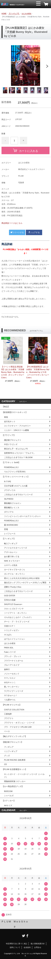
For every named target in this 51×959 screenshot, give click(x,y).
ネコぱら (8, 635)
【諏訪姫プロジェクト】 (12, 742)
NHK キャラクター (12, 561)
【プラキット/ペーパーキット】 (15, 477)
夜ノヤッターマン (11, 687)
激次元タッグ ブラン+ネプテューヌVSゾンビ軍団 (25, 582)
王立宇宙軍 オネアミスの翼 (15, 486)
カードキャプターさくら (14, 569)
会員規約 (27, 947)
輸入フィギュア (10, 543)
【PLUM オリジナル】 (11, 705)
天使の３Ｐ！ (10, 626)
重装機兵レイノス (11, 507)
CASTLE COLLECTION (14, 710)
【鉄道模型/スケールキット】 (14, 412)
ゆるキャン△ (10, 682)
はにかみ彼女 (26, 14)
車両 (6, 417)
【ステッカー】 (8, 801)
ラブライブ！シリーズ (13, 691)
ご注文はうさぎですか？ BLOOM (18, 457)
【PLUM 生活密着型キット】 (14, 769)
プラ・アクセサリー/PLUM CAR (18, 727)
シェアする (35, 232)
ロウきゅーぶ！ (10, 695)
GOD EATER (9, 595)
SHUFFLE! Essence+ (13, 604)
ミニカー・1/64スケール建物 (16, 430)
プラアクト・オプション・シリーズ (19, 723)
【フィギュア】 (14, 14)
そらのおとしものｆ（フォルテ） (18, 617)
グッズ (7, 756)
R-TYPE (7, 481)
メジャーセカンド (11, 674)
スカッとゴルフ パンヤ (14, 609)
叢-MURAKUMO (11, 525)
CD (5, 764)
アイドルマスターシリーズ (15, 548)
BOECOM (8, 791)
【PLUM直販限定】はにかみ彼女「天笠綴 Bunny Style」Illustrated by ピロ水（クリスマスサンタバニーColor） (37, 372)
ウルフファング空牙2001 (15, 472)
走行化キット (10, 421)
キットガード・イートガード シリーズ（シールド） (24, 775)
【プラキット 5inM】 (11, 462)
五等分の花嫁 (10, 600)
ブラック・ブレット (12, 656)
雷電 (6, 529)
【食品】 (6, 406)
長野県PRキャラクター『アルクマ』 (19, 453)
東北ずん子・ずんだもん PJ (16, 449)
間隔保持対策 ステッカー (15, 781)
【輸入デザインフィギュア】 (14, 736)
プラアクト (9, 718)
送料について (15, 947)
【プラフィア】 (8, 435)
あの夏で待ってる (13, 556)
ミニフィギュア (10, 751)
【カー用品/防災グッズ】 (13, 786)
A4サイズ (8, 805)
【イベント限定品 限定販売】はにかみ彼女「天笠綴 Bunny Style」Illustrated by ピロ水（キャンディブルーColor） (12, 372)
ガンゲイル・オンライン (14, 574)
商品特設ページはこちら (11, 223)
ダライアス (9, 512)
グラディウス (10, 490)
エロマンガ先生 (10, 565)
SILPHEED (8, 499)
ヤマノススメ (10, 678)
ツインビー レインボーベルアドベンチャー (22, 516)
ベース (7, 731)
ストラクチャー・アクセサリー (17, 426)
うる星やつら (10, 700)
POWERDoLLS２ (11, 467)
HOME (3, 14)
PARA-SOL (8, 648)
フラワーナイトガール (13, 661)
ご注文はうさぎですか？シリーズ (18, 494)
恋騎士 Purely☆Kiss (12, 587)
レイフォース (10, 534)
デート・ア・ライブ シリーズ (16, 622)
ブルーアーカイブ (11, 665)
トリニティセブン (11, 630)
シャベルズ (9, 796)
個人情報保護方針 (38, 944)
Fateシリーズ (10, 652)
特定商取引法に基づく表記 (16, 944)
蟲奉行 (7, 669)
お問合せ (37, 947)
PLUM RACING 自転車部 (14, 760)
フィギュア (9, 747)
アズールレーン (10, 552)
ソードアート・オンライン (15, 613)
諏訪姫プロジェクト (12, 440)
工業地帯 (8, 714)
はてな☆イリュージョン (14, 639)
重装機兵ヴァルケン (12, 503)
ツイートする (18, 232)
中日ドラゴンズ (10, 444)
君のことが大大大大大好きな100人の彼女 (22, 578)
